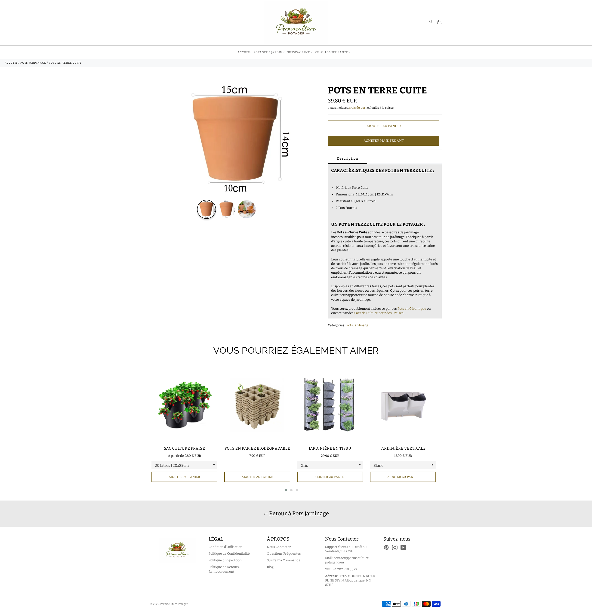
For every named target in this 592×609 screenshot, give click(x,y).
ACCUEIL (244, 52)
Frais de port (358, 107)
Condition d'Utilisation (225, 547)
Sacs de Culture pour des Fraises (379, 313)
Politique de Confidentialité (229, 554)
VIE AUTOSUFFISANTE (331, 52)
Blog (270, 567)
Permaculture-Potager (173, 604)
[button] (286, 490)
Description (347, 159)
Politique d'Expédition (225, 560)
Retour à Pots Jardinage (298, 513)
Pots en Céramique (412, 309)
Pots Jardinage (357, 325)
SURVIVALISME (298, 52)
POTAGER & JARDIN (268, 52)
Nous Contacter (279, 547)
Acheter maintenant (384, 141)
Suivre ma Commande (283, 560)
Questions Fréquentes (284, 554)
